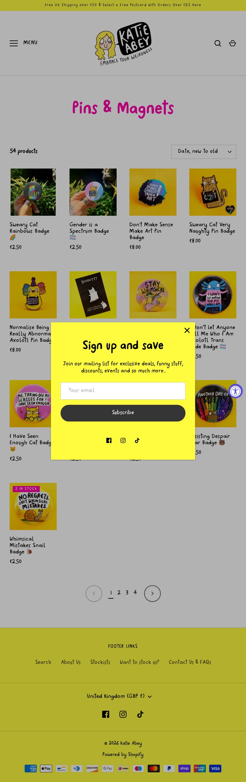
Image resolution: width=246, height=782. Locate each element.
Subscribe (123, 413)
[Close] (187, 330)
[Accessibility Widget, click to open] (235, 391)
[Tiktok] (137, 440)
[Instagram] (123, 440)
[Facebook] (109, 440)
